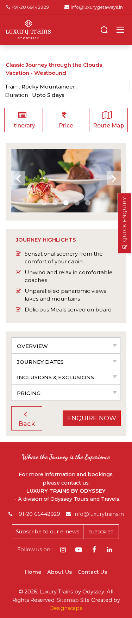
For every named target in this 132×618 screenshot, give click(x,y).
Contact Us (92, 572)
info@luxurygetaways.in (97, 7)
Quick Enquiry (124, 219)
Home (33, 572)
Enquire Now (91, 418)
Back (26, 424)
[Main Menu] (120, 30)
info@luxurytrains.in (99, 514)
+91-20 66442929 (30, 7)
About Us (59, 572)
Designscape (66, 608)
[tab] (66, 345)
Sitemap (68, 600)
